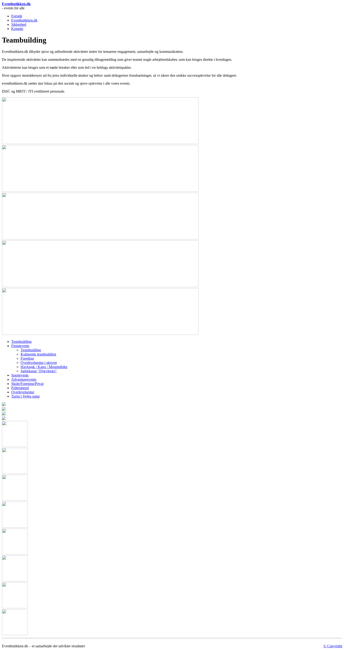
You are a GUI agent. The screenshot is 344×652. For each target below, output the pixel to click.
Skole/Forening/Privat (27, 384)
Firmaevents (20, 346)
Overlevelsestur (22, 392)
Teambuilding (21, 342)
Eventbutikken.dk (16, 4)
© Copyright (332, 646)
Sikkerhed (18, 24)
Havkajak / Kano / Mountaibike (44, 367)
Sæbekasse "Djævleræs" (39, 371)
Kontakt (17, 29)
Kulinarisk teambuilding (38, 354)
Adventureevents (23, 379)
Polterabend (20, 388)
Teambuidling (31, 350)
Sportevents (20, 375)
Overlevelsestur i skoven (39, 363)
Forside (16, 16)
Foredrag (27, 358)
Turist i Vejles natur (25, 396)
